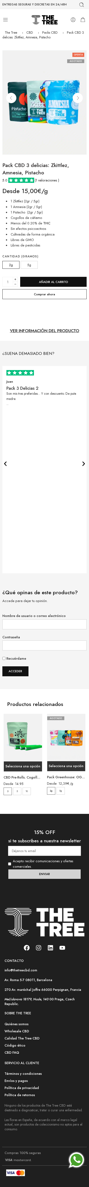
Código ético (15, 1045)
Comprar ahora (44, 294)
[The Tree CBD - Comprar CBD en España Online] (44, 19)
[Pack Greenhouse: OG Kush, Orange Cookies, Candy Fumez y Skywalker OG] (66, 737)
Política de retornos (20, 1094)
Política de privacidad (22, 1087)
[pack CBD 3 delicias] (44, 102)
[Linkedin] (50, 948)
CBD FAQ (12, 1052)
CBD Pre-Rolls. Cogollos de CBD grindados (23, 777)
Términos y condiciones (23, 1073)
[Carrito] (82, 20)
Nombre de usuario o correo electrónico (34, 615)
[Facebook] (27, 948)
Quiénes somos (16, 1023)
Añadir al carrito (53, 282)
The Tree (11, 32)
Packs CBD (50, 32)
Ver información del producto (44, 331)
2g (51, 791)
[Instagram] (39, 948)
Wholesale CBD (17, 1031)
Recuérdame (15, 658)
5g (60, 791)
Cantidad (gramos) (20, 257)
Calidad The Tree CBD (22, 1038)
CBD (29, 32)
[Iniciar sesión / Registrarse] (73, 20)
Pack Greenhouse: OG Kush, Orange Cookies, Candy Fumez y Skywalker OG (66, 776)
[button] (5, 464)
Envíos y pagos (16, 1080)
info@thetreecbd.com (21, 970)
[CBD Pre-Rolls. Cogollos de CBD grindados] (23, 738)
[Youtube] (62, 948)
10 (27, 791)
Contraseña (11, 637)
